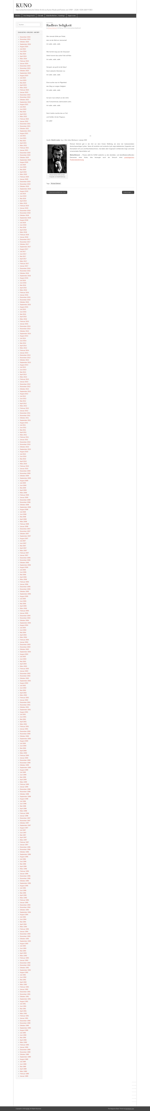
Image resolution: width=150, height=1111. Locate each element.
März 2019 (23, 203)
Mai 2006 (23, 574)
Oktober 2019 (24, 186)
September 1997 (25, 825)
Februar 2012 (24, 408)
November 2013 (25, 357)
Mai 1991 (23, 1008)
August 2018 (24, 220)
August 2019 (24, 191)
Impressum (72, 16)
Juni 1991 (23, 1006)
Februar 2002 (24, 697)
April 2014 (23, 345)
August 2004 (24, 625)
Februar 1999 (24, 784)
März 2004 (23, 637)
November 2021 (25, 126)
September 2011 (25, 420)
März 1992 (23, 984)
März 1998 (23, 811)
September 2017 (25, 246)
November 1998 (25, 791)
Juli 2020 (23, 165)
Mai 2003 (23, 661)
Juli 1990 (23, 1033)
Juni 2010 (23, 456)
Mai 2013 (23, 372)
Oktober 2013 (24, 360)
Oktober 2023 (24, 70)
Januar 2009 (24, 497)
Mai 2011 (23, 430)
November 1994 (25, 907)
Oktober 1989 (24, 1054)
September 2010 (25, 449)
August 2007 (24, 538)
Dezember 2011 (25, 413)
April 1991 (23, 1011)
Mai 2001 (23, 719)
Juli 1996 (23, 859)
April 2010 (23, 461)
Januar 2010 (24, 468)
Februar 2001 (24, 726)
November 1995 (25, 878)
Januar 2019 (24, 208)
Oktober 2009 (24, 476)
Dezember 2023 (25, 66)
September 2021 (25, 131)
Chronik (40, 16)
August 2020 (24, 162)
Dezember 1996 (25, 847)
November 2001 (25, 705)
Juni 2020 (23, 167)
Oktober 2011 (24, 418)
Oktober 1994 (24, 910)
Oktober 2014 (24, 331)
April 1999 (23, 779)
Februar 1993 (24, 958)
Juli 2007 (23, 541)
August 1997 (24, 828)
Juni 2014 (23, 340)
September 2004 (25, 623)
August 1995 (24, 885)
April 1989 (23, 1069)
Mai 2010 (23, 459)
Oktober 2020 (24, 157)
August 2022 (24, 104)
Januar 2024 (24, 63)
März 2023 (23, 87)
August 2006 (24, 567)
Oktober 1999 (24, 765)
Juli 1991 (23, 1004)
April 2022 (23, 114)
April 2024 (23, 56)
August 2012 (24, 394)
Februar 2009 (24, 495)
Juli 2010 (23, 454)
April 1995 (23, 895)
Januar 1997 (24, 844)
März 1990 (23, 1042)
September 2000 (25, 738)
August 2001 (24, 712)
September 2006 (25, 565)
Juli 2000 (23, 743)
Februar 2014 (24, 350)
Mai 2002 (23, 690)
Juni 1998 (23, 803)
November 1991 (25, 994)
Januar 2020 (24, 179)
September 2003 (25, 652)
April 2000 (23, 750)
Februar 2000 (24, 755)
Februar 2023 (24, 90)
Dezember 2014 (25, 326)
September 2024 (25, 44)
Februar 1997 (24, 842)
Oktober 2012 (24, 389)
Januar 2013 (24, 382)
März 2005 (23, 608)
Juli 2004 (23, 627)
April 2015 (23, 316)
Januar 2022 (24, 121)
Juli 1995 (23, 888)
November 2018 (25, 213)
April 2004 (23, 635)
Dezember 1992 (25, 963)
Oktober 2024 (24, 42)
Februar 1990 (24, 1045)
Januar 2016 (24, 295)
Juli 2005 (23, 598)
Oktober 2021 (24, 128)
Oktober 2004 (24, 620)
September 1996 (25, 854)
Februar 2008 (24, 524)
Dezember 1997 (25, 818)
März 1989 (23, 1071)
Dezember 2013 (25, 355)
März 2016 (23, 290)
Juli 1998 (23, 801)
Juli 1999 (23, 772)
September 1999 (25, 767)
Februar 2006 (24, 582)
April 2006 (23, 577)
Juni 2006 (23, 572)
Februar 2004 (24, 640)
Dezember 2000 (25, 731)
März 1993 (23, 955)
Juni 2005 (23, 601)
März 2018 (23, 232)
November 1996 (25, 849)
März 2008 (23, 521)
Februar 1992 (24, 987)
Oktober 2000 (24, 736)
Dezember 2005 (25, 586)
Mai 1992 (23, 979)
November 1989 (25, 1052)
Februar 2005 (24, 611)
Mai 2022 (23, 111)
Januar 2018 (24, 237)
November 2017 (25, 242)
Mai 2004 (23, 632)
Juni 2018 (23, 225)
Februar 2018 (24, 234)
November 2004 (25, 618)
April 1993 (23, 953)
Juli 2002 (23, 685)
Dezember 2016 (25, 268)
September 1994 (25, 912)
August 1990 (24, 1030)
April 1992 (23, 982)
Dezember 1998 (25, 789)
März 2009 (23, 492)
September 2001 (25, 709)
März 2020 (23, 174)
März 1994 (23, 926)
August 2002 (24, 683)
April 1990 (23, 1040)
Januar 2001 (24, 729)
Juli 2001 (23, 714)
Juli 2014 (23, 338)
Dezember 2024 (25, 37)
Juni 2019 (23, 196)
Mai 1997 (23, 835)
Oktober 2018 (24, 215)
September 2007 (25, 536)
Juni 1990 (23, 1035)
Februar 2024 (24, 61)
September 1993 (25, 941)
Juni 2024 (23, 51)
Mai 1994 (23, 922)
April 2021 (23, 143)
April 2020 (23, 172)
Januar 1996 (24, 873)
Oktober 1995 (24, 881)
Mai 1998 (23, 806)
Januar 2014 (24, 353)
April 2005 (23, 606)
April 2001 (23, 721)
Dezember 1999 (25, 760)
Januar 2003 (24, 671)
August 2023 (24, 75)
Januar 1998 (24, 816)
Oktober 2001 (24, 707)
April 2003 (23, 664)
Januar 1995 (24, 902)
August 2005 (24, 596)
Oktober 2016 (24, 273)
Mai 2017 (23, 256)
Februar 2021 (24, 148)
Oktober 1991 (24, 996)
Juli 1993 (23, 946)
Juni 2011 (23, 427)
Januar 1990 (24, 1047)
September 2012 (25, 391)
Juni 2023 (23, 80)
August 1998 (24, 799)
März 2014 (23, 348)
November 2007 (25, 531)
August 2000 (24, 741)
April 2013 (23, 374)
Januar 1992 (24, 989)
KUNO (24, 5)
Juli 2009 (23, 483)
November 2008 (25, 502)
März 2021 (23, 145)
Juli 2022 (23, 107)
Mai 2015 (23, 314)
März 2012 (23, 406)
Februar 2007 (24, 553)
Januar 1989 (24, 1076)
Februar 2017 (24, 263)
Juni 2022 (23, 109)
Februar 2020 (24, 177)
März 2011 (23, 435)
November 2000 (25, 734)
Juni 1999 (23, 775)
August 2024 (24, 46)
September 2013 (25, 362)
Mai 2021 (23, 140)
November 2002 (25, 676)
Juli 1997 (23, 830)
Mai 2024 (23, 54)
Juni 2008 (23, 514)
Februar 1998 (24, 813)
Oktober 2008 (24, 504)
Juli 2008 (23, 512)
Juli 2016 (23, 280)
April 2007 (23, 548)
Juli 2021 (23, 136)
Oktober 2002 (24, 678)
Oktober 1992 (24, 967)
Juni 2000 (23, 746)
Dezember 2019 (25, 181)
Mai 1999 (23, 777)
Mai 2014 (23, 343)
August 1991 (24, 1001)
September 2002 (25, 681)
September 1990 (25, 1028)
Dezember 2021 (25, 124)
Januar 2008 (24, 526)
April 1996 (23, 866)
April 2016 (23, 288)
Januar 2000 (24, 758)
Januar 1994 (24, 931)
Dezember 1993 (25, 934)
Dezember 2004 (25, 615)
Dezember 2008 (25, 500)
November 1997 (25, 820)
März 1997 (23, 840)
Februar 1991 (24, 1016)
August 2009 (24, 480)
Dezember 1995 (25, 876)
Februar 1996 (24, 871)
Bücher (17, 16)
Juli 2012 (23, 396)
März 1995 (23, 898)
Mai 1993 (23, 951)
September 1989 (25, 1057)
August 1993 (24, 943)
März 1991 (23, 1013)
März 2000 (23, 753)
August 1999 (24, 770)
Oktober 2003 (24, 649)
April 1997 (23, 837)
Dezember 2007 (25, 529)
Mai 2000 (23, 748)
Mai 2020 (23, 169)
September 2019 (25, 189)
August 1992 (24, 972)
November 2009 (25, 473)
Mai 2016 (23, 285)
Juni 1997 (23, 832)
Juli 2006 (23, 570)
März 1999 (23, 782)
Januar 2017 (24, 266)
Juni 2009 (23, 485)
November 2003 (25, 647)
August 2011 (24, 423)
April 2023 (23, 85)
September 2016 (25, 275)
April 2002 (23, 693)
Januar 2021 (24, 150)
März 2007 (23, 550)
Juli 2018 (23, 222)
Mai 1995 (23, 893)
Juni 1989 (23, 1064)
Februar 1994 (24, 929)
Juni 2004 (23, 630)
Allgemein (49, 22)
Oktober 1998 (24, 794)
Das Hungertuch (29, 16)
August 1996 (24, 856)
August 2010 (24, 451)
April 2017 (23, 259)
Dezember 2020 (25, 152)
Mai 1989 (23, 1066)
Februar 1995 (24, 900)
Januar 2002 (24, 700)
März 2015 (23, 319)
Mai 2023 (23, 83)
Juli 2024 (23, 49)
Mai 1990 (23, 1037)
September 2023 (25, 73)
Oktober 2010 (24, 447)
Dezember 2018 (25, 210)
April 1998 (23, 808)
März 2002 (23, 695)
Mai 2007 (23, 546)
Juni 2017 (23, 254)
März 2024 (23, 58)
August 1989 (24, 1059)
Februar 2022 (24, 119)
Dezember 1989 (25, 1049)
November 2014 (25, 328)
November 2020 (25, 155)
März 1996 (23, 869)
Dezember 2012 (25, 384)
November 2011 (25, 415)
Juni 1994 (23, 919)
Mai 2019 (23, 198)
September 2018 (25, 218)
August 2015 (24, 307)
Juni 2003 (23, 659)
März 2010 (23, 463)
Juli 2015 (23, 309)
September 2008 (25, 507)
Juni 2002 (23, 688)
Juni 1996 (23, 861)
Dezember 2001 (25, 702)
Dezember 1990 (25, 1020)
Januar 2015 (24, 324)
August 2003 (24, 654)
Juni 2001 (23, 717)
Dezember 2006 (25, 558)
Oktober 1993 (24, 938)
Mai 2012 (23, 401)
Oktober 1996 (24, 852)
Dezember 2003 (25, 644)
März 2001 (23, 724)
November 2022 (25, 97)
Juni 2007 (23, 543)
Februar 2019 (24, 205)
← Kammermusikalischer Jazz (57, 192)
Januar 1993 (24, 960)
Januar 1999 (24, 787)
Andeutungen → (128, 192)
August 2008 (24, 509)
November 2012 (25, 386)
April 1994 (23, 924)
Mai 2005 (23, 603)
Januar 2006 (24, 584)
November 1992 (25, 965)
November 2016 (25, 271)
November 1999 (25, 762)
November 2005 (25, 589)
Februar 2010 (24, 466)
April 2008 (23, 519)
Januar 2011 (24, 439)
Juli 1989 (23, 1061)
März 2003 (23, 666)
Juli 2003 (23, 656)
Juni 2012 (23, 398)
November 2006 (25, 560)
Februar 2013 (24, 379)
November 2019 (25, 184)
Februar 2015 (24, 321)
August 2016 (24, 278)
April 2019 (23, 201)
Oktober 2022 (24, 99)
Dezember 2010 (25, 442)
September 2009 (25, 478)
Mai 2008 (23, 517)
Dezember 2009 (25, 471)
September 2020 (25, 160)
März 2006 (23, 579)
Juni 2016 (23, 283)
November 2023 (25, 68)
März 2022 (23, 116)
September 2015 (25, 304)
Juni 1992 (23, 977)
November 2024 (25, 39)
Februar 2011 (24, 437)
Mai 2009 (23, 488)
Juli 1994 (23, 917)
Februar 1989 (24, 1073)
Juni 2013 (23, 369)
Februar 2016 (24, 292)
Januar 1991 (24, 1018)
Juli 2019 (23, 193)
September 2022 (25, 102)
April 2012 (23, 403)
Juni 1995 (23, 890)
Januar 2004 (24, 642)
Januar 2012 (24, 410)
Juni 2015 (23, 312)
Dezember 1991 (25, 992)
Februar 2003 (24, 668)
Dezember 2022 (25, 95)
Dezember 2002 (25, 673)
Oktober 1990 (24, 1025)
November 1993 (25, 936)
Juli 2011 (23, 425)
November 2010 (25, 444)
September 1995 (25, 883)
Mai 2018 (23, 227)
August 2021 (24, 133)
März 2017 (23, 261)
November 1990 (25, 1023)
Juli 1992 (23, 975)
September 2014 (25, 333)
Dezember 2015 (25, 297)
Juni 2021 (23, 138)
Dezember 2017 (25, 239)
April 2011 (23, 432)
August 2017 (24, 249)
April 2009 (23, 490)
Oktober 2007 (24, 533)
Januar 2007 (24, 555)
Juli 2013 (23, 367)
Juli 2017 (23, 251)
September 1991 (25, 999)
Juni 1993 (23, 948)
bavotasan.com (129, 1108)
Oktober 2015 (24, 302)
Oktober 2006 (24, 562)
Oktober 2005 (24, 591)
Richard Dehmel (52, 28)
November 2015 (25, 300)
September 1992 (25, 970)
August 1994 (24, 914)
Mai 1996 (23, 864)
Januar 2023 (24, 92)
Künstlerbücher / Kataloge (55, 16)
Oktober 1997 (24, 823)
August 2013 (24, 365)
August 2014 (24, 336)
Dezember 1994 (25, 905)
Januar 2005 (24, 613)
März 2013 (23, 377)
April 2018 (23, 230)
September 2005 (25, 594)
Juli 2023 (23, 78)
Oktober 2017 (24, 244)
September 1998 (25, 796)
